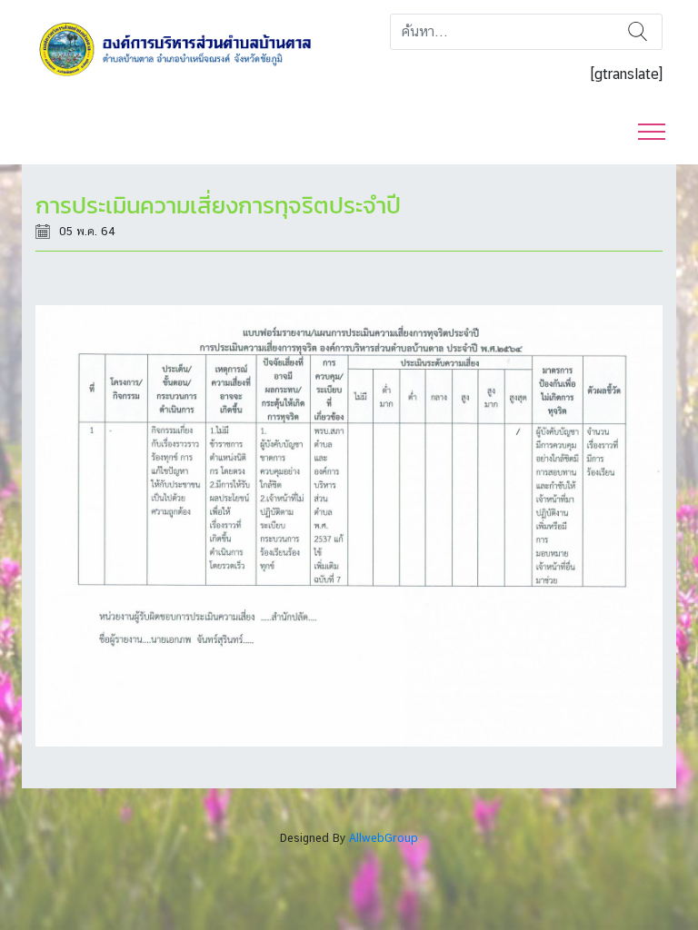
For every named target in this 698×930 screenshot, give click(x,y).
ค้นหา (637, 32)
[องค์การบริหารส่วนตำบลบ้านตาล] (185, 48)
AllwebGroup (383, 838)
